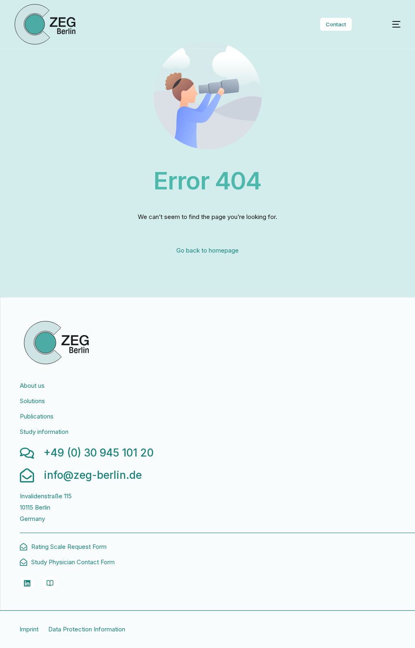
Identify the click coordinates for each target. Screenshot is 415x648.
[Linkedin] (27, 583)
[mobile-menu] (387, 24)
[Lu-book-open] (50, 583)
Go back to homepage (207, 250)
